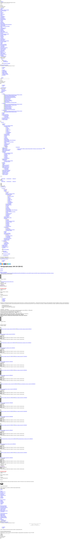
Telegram (3, 67)
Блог (1, 518)
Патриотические (3, 495)
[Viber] (6, 264)
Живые (1, 500)
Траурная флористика (3, 513)
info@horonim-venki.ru (4, 258)
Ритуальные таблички (39, 273)
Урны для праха (51, 273)
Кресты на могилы (27, 273)
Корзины (7, 220)
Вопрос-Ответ (2, 514)
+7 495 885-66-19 (3, 56)
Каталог (5, 190)
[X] (5, 264)
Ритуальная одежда (9, 235)
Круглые (1, 492)
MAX (3, 68)
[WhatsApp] (7, 264)
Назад (6, 189)
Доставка (3, 300)
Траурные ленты (45, 273)
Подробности (2, 285)
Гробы (23, 273)
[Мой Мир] (3, 264)
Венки (7, 192)
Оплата (3, 299)
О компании (6, 242)
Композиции (8, 228)
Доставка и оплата (3, 516)
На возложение (2, 493)
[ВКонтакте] (1, 264)
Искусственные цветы (8, 273)
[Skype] (9, 264)
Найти (1, 534)
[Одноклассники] (2, 264)
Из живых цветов (11, 196)
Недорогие (2, 494)
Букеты (20, 273)
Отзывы (3, 301)
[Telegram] (10, 264)
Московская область (3, 517)
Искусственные (2, 499)
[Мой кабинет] (0, 177)
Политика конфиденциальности (5, 531)
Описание (4, 298)
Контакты (2, 519)
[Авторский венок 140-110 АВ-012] (6, 281)
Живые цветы (2, 273)
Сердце (1, 496)
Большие (1, 501)
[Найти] (1, 4)
